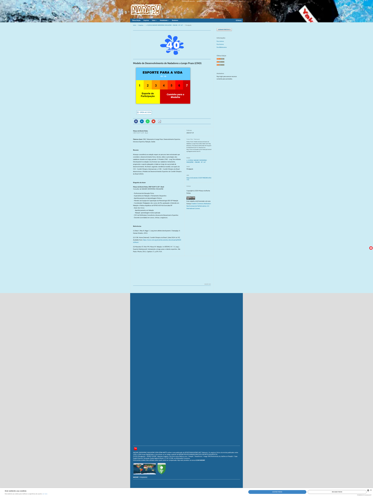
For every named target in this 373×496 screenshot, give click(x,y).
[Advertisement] (172, 44)
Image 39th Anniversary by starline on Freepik (218, 456)
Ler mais (45, 494)
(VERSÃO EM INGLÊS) (188, 1)
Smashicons (198, 456)
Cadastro (234, 1)
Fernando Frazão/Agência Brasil (154, 458)
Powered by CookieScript (364, 495)
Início (134, 25)
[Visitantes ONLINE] (144, 474)
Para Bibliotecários (222, 47)
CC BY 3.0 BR (168, 458)
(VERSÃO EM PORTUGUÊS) (205, 1)
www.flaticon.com (181, 456)
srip (170, 456)
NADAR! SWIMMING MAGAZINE (144, 452)
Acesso (241, 1)
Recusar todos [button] (337, 492)
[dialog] (186, 492)
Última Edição (136, 20)
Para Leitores (220, 41)
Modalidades (164, 20)
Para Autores (220, 44)
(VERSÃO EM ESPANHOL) (222, 1)
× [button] (371, 490)
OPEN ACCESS (145, 112)
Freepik (191, 456)
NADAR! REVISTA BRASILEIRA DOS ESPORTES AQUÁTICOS (197, 454)
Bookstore (175, 20)
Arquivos (146, 20)
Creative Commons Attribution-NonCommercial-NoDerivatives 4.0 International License (198, 206)
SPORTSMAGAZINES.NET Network (196, 452)
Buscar (239, 20)
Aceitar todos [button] (277, 492)
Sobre (154, 20)
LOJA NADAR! (200, 460)
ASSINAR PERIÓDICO (224, 29)
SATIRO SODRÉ (152, 456)
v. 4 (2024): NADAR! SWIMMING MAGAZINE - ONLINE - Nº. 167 (164, 25)
